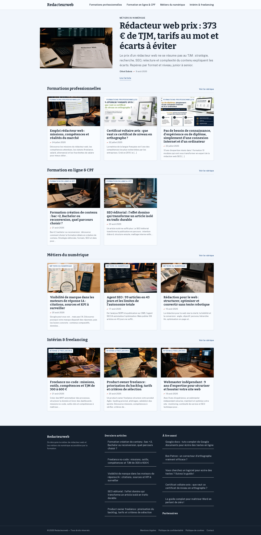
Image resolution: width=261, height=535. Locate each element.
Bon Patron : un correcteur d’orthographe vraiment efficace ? (188, 458)
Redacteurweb (60, 5)
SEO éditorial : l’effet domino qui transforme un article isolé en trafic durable (128, 495)
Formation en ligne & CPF (141, 4)
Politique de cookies (195, 530)
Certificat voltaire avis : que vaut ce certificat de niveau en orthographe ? (186, 486)
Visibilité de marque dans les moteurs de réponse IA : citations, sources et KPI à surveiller (131, 477)
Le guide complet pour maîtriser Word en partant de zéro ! (188, 501)
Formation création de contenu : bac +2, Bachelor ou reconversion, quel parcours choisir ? (130, 445)
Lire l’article (125, 78)
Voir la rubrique (206, 89)
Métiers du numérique (172, 4)
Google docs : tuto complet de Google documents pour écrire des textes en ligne (189, 443)
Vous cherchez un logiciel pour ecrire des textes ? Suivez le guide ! (188, 472)
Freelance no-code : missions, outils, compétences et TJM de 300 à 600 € (128, 461)
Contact (210, 530)
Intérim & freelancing (202, 4)
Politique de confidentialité (171, 530)
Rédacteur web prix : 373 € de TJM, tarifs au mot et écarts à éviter (169, 36)
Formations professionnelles (105, 4)
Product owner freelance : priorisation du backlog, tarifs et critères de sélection (131, 511)
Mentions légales (148, 530)
